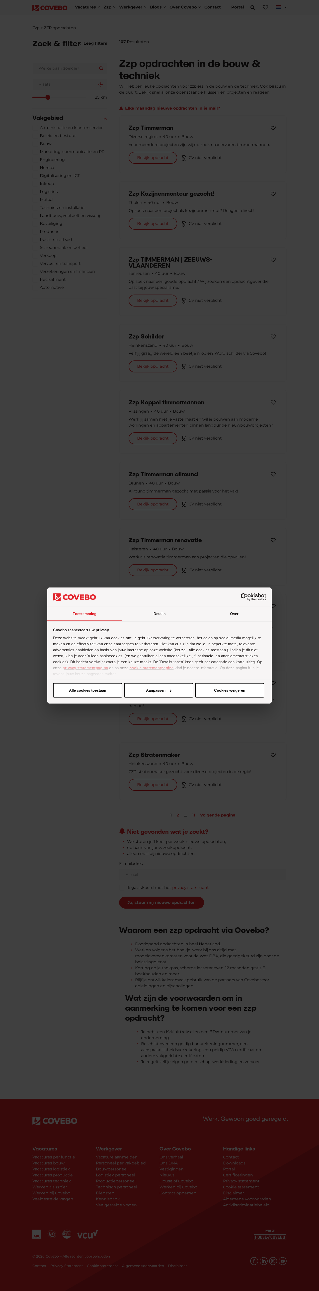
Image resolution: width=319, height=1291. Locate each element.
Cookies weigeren (229, 690)
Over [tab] (234, 613)
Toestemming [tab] (84, 613)
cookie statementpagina (152, 667)
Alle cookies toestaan (87, 690)
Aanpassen (155, 690)
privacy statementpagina (85, 667)
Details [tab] (160, 613)
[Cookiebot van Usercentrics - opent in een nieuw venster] (244, 597)
